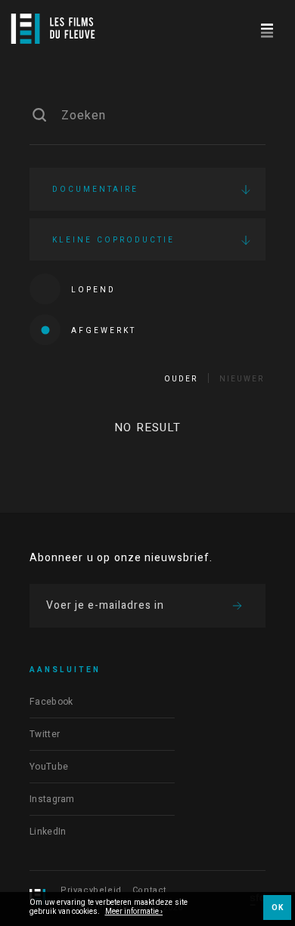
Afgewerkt (103, 331)
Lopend (93, 290)
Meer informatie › (134, 912)
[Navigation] (266, 28)
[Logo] (53, 29)
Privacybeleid (91, 890)
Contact (149, 890)
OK (277, 908)
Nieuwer (241, 379)
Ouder (180, 379)
